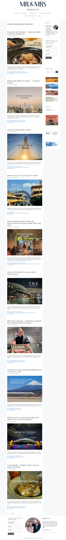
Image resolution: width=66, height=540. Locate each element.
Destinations (23, 13)
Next (13, 513)
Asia (9, 408)
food (9, 507)
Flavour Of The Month (11, 312)
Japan (9, 409)
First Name (48, 50)
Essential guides (11, 166)
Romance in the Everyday (29, 15)
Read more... (48, 35)
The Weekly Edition (18, 311)
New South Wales (14, 263)
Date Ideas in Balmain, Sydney (19, 130)
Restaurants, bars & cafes (17, 71)
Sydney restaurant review (25, 72)
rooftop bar (17, 312)
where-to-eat (37, 263)
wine (34, 312)
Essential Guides (32, 13)
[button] (33, 18)
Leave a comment (11, 73)
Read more (21, 69)
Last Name (48, 53)
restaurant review (14, 72)
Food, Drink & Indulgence (44, 13)
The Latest (23, 71)
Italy (11, 507)
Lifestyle (15, 166)
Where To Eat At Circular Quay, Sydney (22, 176)
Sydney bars (13, 167)
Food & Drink (10, 71)
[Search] (57, 72)
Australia (9, 72)
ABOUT (39, 15)
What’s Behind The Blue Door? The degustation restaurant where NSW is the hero (24, 223)
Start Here (17, 13)
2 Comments (10, 214)
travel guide (26, 167)
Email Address (49, 47)
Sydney (19, 72)
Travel (19, 408)
